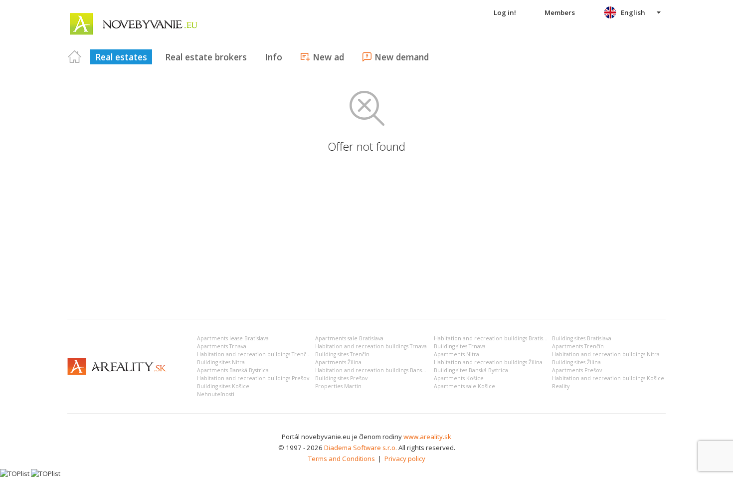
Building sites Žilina (576, 362)
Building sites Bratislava (581, 338)
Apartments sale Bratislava (349, 338)
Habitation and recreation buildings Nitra (606, 354)
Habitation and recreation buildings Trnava (371, 346)
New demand (401, 57)
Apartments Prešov (577, 370)
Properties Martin (338, 386)
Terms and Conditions (341, 458)
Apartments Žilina (338, 362)
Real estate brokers (206, 57)
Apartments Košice (459, 378)
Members (560, 12)
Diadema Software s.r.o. (360, 447)
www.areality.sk (427, 436)
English (633, 12)
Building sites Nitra (221, 362)
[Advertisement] (366, 236)
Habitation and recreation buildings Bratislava (493, 338)
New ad (328, 57)
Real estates (121, 57)
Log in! (505, 12)
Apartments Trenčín (578, 346)
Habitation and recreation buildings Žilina (488, 362)
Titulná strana (74, 56)
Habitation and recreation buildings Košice (608, 378)
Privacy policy (404, 458)
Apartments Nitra (456, 354)
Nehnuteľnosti (215, 394)
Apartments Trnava (221, 346)
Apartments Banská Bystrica (233, 370)
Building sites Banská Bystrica (471, 370)
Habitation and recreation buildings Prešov (253, 378)
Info (273, 57)
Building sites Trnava (460, 346)
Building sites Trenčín (342, 354)
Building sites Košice (223, 386)
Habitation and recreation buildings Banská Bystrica (382, 370)
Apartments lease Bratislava (233, 338)
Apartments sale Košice (464, 386)
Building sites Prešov (341, 378)
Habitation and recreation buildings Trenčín (254, 354)
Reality (560, 386)
